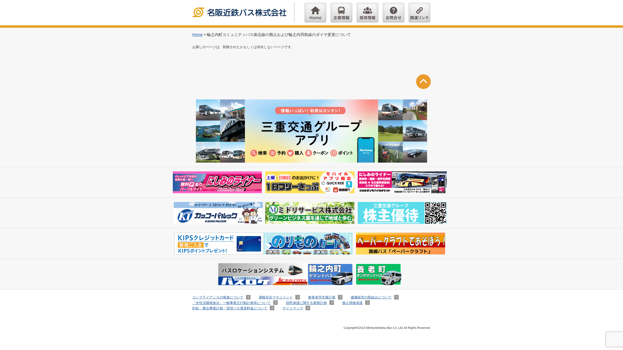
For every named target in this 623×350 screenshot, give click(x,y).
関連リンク (419, 12)
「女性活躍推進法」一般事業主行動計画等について (231, 303)
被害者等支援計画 (321, 297)
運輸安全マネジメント (276, 297)
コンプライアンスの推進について (217, 297)
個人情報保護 (352, 303)
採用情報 (367, 12)
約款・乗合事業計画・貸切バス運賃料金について (229, 308)
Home (315, 12)
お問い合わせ (393, 12)
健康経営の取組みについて (371, 297)
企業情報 (341, 12)
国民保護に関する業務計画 (306, 303)
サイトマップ (293, 308)
